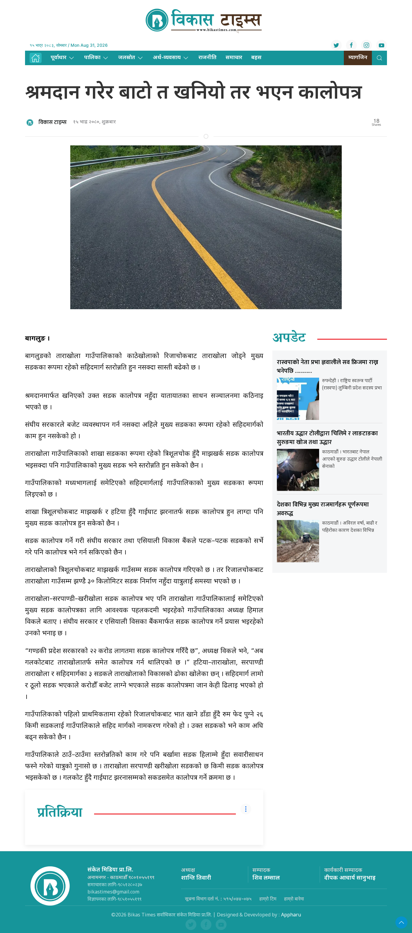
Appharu (291, 915)
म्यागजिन (357, 57)
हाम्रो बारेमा (294, 899)
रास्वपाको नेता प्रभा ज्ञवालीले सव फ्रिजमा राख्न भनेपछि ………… (327, 366)
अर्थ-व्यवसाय (167, 57)
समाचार (234, 57)
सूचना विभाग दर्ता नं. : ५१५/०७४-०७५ (218, 899)
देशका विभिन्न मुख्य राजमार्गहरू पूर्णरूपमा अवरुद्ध (323, 509)
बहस (256, 57)
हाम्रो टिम (267, 899)
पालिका (92, 57)
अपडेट (289, 339)
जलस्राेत (126, 57)
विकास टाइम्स (53, 122)
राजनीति (207, 57)
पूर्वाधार (58, 57)
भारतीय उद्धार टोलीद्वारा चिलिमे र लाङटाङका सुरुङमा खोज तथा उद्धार (327, 437)
